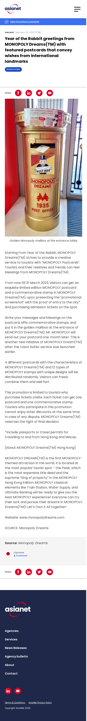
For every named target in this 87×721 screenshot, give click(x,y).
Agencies (12, 631)
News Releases (16, 648)
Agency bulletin (16, 656)
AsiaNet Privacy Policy (40, 702)
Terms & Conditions (15, 702)
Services (11, 639)
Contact (11, 673)
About (9, 665)
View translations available (24, 21)
